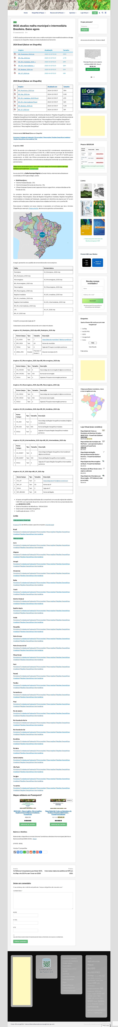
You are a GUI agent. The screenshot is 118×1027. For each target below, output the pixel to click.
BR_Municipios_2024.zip (26, 54)
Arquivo (20, 87)
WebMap (96, 1012)
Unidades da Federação (28, 532)
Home (25, 13)
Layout (95, 996)
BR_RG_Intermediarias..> (26, 65)
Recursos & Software (56, 13)
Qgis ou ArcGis (33, 208)
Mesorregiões (51, 532)
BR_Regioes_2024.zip (25, 69)
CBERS (92, 978)
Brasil (103, 976)
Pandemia (97, 998)
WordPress (94, 1024)
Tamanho (66, 87)
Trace (92, 1012)
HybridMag (103, 1024)
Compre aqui (34, 169)
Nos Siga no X (86, 262)
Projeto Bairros (67, 966)
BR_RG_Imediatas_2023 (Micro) (28, 98)
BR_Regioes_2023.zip (25, 106)
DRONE (89, 983)
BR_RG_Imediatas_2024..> (27, 62)
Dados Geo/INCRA (68, 979)
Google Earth (86, 337)
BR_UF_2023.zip (23, 109)
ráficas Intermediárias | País (29, 139)
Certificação (98, 978)
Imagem (89, 993)
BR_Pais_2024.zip (24, 58)
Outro (84, 340)
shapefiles (101, 1004)
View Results (92, 347)
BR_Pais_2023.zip (24, 94)
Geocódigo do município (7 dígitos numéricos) (56, 339)
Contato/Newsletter (69, 988)
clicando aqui (49, 525)
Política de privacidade (69, 990)
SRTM (89, 1012)
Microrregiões (41, 532)
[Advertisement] (93, 126)
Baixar (35, 839)
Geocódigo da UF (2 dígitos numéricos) (55, 481)
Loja (95, 13)
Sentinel (89, 1004)
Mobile (89, 998)
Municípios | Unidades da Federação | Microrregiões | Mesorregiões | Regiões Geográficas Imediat (41, 137)
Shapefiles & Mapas (38, 13)
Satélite (101, 1001)
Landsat (89, 996)
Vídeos (65, 982)
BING (100, 976)
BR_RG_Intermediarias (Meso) (27, 102)
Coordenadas (91, 980)
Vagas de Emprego (68, 985)
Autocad (96, 975)
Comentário (17, 890)
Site (14, 927)
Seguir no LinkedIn (98, 262)
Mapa (99, 996)
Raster (95, 1001)
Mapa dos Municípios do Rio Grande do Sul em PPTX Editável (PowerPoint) (92, 64)
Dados (98, 980)
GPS (96, 991)
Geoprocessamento (93, 988)
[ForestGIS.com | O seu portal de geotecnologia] (59, 5)
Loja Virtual (84, 13)
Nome (15, 912)
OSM (93, 998)
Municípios (16, 532)
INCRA (99, 993)
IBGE (15, 22)
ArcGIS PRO (86, 331)
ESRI (94, 983)
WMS (100, 1012)
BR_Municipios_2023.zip (26, 90)
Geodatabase (91, 985)
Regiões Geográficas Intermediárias (31, 534)
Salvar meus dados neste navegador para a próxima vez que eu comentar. (38, 937)
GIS (101, 988)
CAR (88, 978)
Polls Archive (84, 351)
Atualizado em (52, 87)
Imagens (94, 993)
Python (101, 998)
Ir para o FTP (17, 525)
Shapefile (95, 1004)
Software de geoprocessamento (96, 1008)
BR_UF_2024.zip (23, 73)
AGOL (89, 958)
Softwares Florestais (69, 976)
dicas (101, 980)
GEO (98, 983)
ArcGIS (91, 968)
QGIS (84, 334)
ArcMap (84, 329)
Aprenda (72, 13)
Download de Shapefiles (70, 958)
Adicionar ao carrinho (28, 824)
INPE (103, 993)
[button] (91, 77)
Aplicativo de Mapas (93, 963)
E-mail (15, 920)
